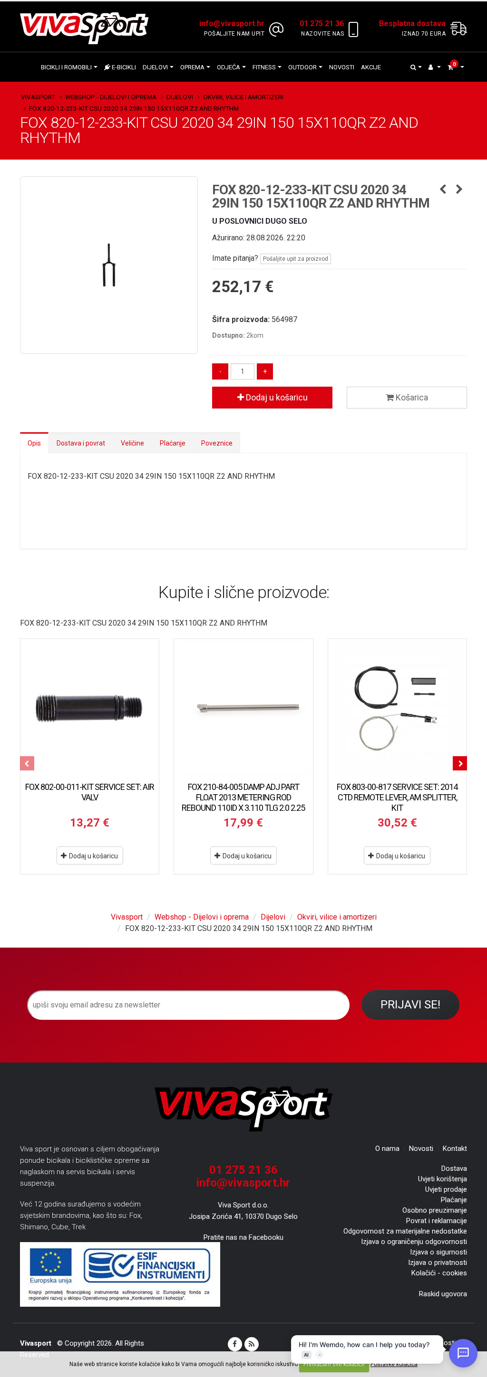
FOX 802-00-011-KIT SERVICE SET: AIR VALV (89, 792)
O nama (387, 1148)
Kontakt (455, 1148)
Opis (34, 443)
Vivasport (38, 97)
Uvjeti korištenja (442, 1179)
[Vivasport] (88, 27)
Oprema (192, 67)
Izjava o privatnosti (437, 1262)
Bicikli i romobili (66, 67)
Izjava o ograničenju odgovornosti (414, 1241)
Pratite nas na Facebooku (243, 1237)
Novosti (341, 67)
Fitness (264, 67)
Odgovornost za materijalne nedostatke (405, 1231)
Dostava (454, 1168)
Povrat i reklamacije (436, 1220)
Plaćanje (172, 443)
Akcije (371, 67)
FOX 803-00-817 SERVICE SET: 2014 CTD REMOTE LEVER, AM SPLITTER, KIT (397, 797)
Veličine (132, 443)
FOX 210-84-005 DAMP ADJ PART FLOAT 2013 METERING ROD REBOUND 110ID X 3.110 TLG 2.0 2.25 (243, 797)
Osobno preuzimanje (434, 1210)
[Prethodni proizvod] (443, 190)
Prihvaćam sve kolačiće (334, 1364)
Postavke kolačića (394, 1364)
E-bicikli (123, 67)
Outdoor (302, 67)
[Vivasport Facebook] (235, 1344)
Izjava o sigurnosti (438, 1252)
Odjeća (228, 67)
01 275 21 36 (243, 1170)
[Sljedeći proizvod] (459, 190)
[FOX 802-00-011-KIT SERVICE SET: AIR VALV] (89, 708)
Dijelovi (155, 67)
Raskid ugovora (443, 1294)
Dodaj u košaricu (276, 397)
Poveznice (217, 443)
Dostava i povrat (81, 443)
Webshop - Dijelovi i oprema (110, 97)
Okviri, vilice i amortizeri (243, 97)
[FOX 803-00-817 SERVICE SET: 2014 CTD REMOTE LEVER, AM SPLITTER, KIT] (397, 708)
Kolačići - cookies (439, 1273)
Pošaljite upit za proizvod (295, 259)
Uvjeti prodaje (446, 1189)
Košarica (411, 397)
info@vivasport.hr (243, 1182)
